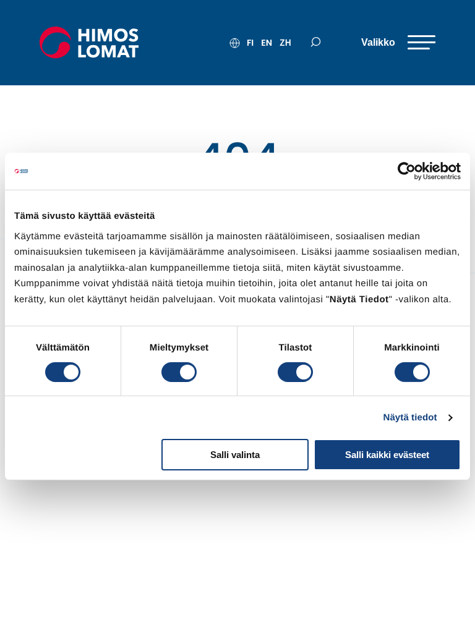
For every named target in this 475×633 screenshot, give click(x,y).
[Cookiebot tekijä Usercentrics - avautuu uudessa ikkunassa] (407, 171)
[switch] (179, 372)
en (266, 42)
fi (250, 42)
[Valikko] (398, 42)
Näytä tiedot (410, 417)
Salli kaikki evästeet (387, 454)
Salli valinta (235, 454)
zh (285, 42)
